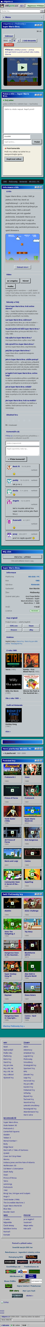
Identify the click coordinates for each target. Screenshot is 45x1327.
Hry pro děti (28, 1084)
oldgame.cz (8, 24)
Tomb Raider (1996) (11, 1199)
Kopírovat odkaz (14, 159)
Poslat (37, 142)
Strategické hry (30, 1065)
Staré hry (7, 1062)
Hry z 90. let (8, 1071)
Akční (26, 1047)
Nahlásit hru (10, 742)
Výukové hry (9, 1077)
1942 (6, 1190)
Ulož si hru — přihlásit (22, 557)
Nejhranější (8, 1050)
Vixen (6, 1175)
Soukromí (28, 1222)
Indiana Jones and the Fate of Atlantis (19, 1162)
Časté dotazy (9, 1225)
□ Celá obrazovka (29, 41)
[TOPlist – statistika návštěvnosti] (6, 1305)
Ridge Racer (8, 1147)
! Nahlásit (9, 45)
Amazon (14, 630)
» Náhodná (5, 1325)
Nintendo (23, 181)
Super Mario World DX (13, 1205)
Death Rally (8, 1172)
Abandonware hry (31, 1112)
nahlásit (34, 470)
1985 (5, 181)
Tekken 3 (7, 1138)
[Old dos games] (35, 1262)
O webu (7, 1219)
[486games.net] (34, 1271)
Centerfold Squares (12, 1131)
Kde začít (27, 1228)
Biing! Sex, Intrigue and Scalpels (17, 1193)
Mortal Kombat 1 (10, 1141)
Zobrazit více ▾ (22, 267)
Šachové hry (29, 1099)
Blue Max (7, 1209)
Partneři (7, 1231)
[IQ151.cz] (22, 1271)
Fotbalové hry (29, 1090)
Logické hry (28, 1056)
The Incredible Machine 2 (14, 1202)
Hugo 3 (6, 1196)
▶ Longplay (13, 281)
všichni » (29, 1296)
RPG (25, 1071)
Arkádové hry (29, 1053)
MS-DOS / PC (34, 181)
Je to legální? (29, 1219)
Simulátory (28, 1062)
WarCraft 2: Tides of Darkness (16, 1150)
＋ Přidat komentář (16, 459)
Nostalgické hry (16, 644)
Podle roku (8, 1053)
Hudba (11, 286)
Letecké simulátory (31, 1105)
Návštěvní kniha (10, 1228)
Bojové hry (28, 1096)
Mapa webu (28, 1225)
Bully (6, 1144)
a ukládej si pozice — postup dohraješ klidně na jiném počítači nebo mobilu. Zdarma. (22, 52)
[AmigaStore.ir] (22, 1262)
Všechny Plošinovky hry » (14, 1026)
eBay (31, 630)
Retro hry (7, 1059)
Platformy (8, 1056)
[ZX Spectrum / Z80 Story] (14, 1291)
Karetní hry (28, 1087)
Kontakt (7, 1235)
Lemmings (8, 1184)
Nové (6, 1047)
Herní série (28, 1115)
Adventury (28, 1050)
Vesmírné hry (29, 1102)
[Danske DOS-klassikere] (31, 1257)
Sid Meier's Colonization (13, 1168)
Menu (22, 17)
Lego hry (27, 1077)
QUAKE (6, 1153)
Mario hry (20, 641)
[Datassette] (36, 1281)
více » (8, 731)
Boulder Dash (9, 1212)
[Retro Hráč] (9, 1262)
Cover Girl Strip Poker (12, 1156)
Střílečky (27, 1093)
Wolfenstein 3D (10, 1165)
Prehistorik (8, 1187)
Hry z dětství (9, 1074)
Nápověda (8, 1222)
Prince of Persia (10, 1178)
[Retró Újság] (24, 1281)
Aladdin (7, 1134)
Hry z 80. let (8, 1068)
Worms (6, 1159)
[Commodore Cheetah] (10, 1271)
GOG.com (14, 626)
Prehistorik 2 (9, 1128)
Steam (31, 626)
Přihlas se (9, 436)
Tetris (6, 1181)
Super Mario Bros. (11, 1122)
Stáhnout (9, 36)
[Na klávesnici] (17, 1296)
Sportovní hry (29, 1068)
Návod (25, 281)
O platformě (15, 753)
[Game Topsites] (31, 1276)
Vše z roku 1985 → (13, 698)
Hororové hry (29, 1081)
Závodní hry (28, 1074)
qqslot (2, 1310)
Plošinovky (20, 24)
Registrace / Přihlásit (36, 6)
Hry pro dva (8, 1065)
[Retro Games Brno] (8, 1286)
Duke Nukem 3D (10, 1125)
